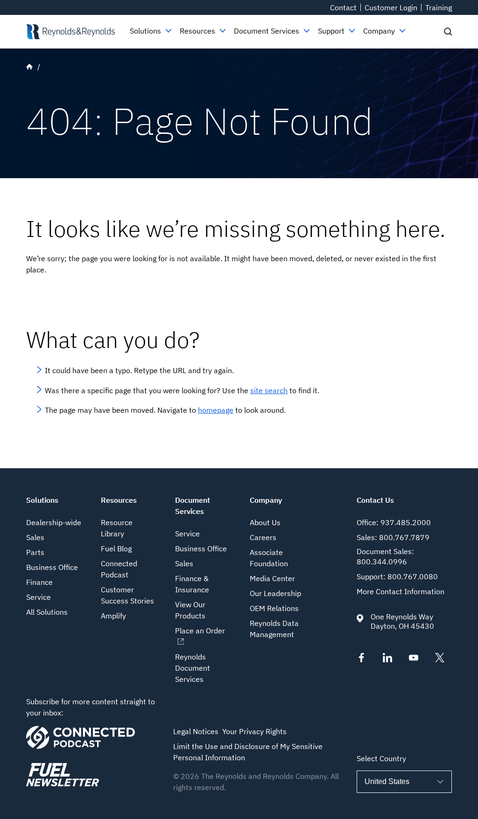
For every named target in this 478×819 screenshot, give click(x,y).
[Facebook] (361, 659)
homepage (215, 410)
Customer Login (391, 7)
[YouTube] (413, 659)
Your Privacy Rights (254, 731)
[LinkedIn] (387, 659)
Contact (343, 7)
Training (438, 7)
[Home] (70, 32)
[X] (439, 659)
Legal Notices (195, 731)
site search (269, 390)
